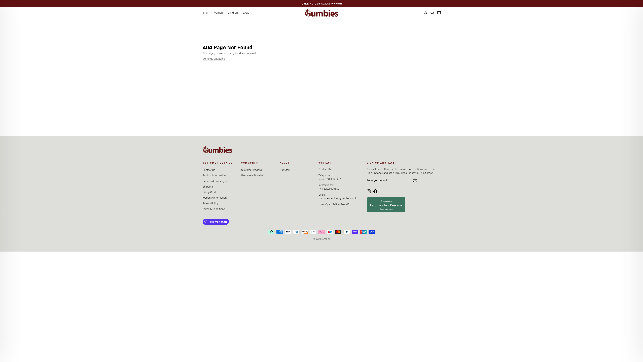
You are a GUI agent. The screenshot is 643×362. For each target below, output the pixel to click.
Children (233, 12)
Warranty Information (215, 197)
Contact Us (209, 169)
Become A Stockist (252, 175)
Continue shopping (214, 58)
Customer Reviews (252, 169)
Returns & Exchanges (215, 181)
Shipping (208, 186)
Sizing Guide (210, 192)
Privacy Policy (210, 203)
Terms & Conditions (214, 208)
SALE (246, 12)
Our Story (285, 169)
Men (205, 12)
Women (218, 12)
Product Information (214, 175)
